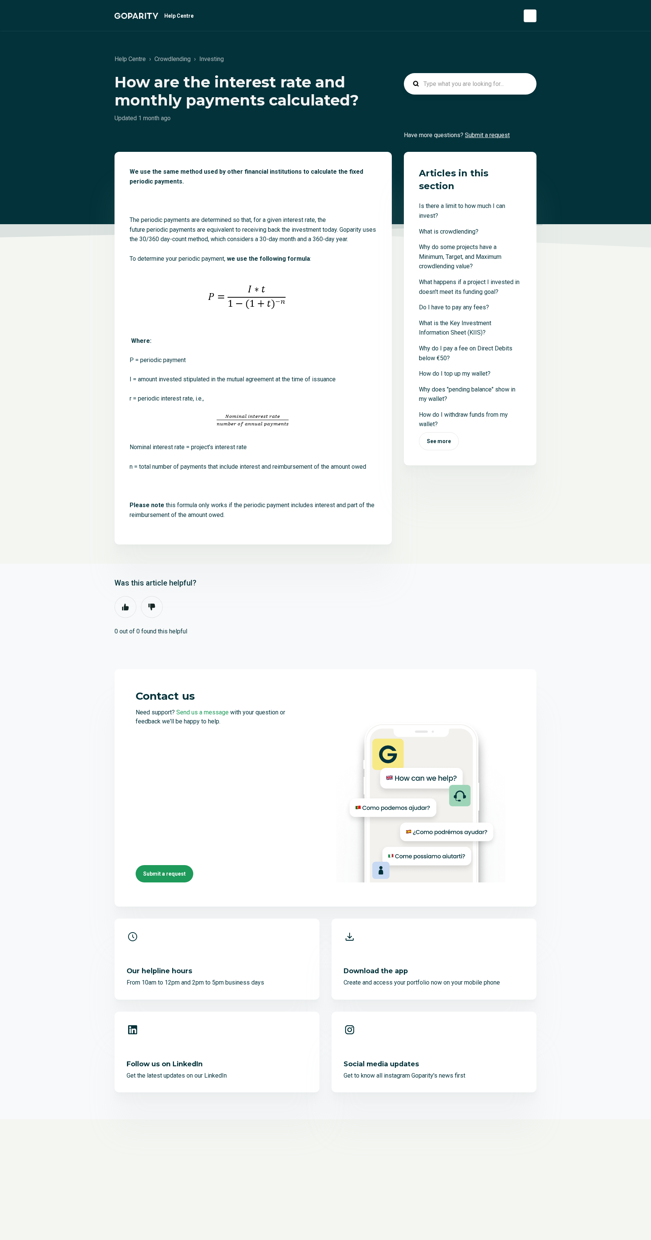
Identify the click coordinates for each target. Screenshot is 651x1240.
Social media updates (381, 1064)
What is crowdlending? (448, 231)
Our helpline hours (159, 971)
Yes (125, 607)
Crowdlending (172, 59)
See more (439, 441)
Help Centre (179, 16)
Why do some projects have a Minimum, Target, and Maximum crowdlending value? (460, 256)
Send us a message (202, 712)
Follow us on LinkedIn (165, 1064)
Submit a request (487, 135)
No (152, 607)
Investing (211, 59)
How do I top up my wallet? (455, 373)
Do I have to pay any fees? (454, 307)
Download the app (376, 971)
